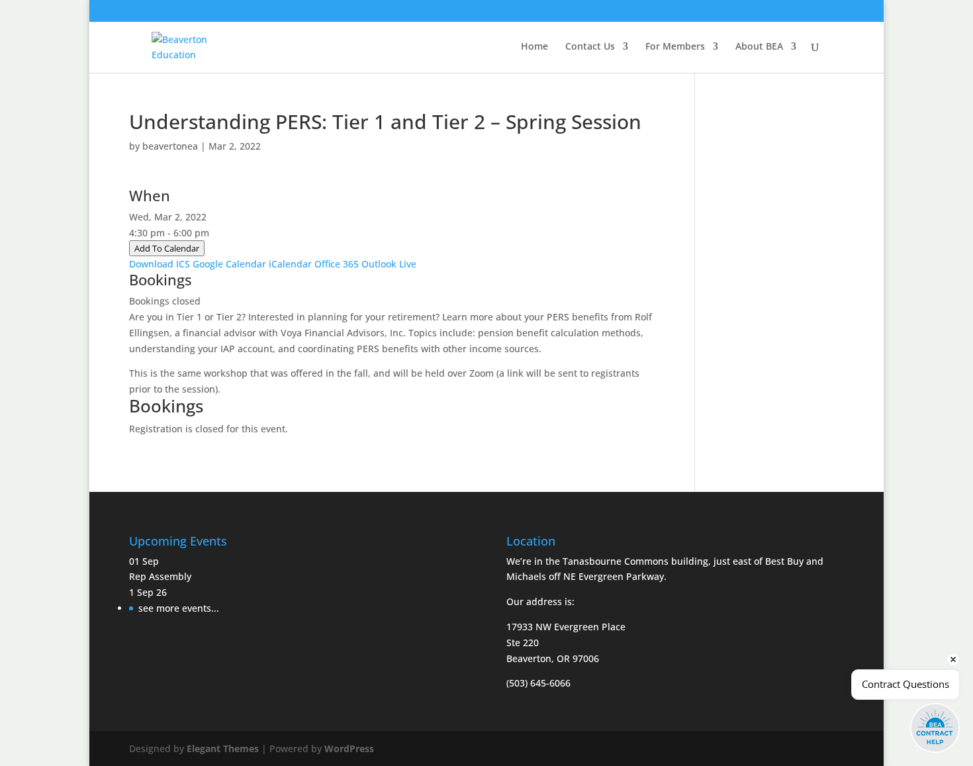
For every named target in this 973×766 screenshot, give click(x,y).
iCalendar (290, 264)
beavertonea (170, 146)
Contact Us (590, 47)
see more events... (178, 608)
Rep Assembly (160, 576)
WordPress (349, 748)
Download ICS (159, 264)
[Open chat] (935, 728)
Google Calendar (229, 264)
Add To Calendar (166, 248)
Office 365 (336, 264)
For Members (675, 47)
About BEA (759, 47)
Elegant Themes (223, 748)
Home (534, 47)
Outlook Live (388, 264)
